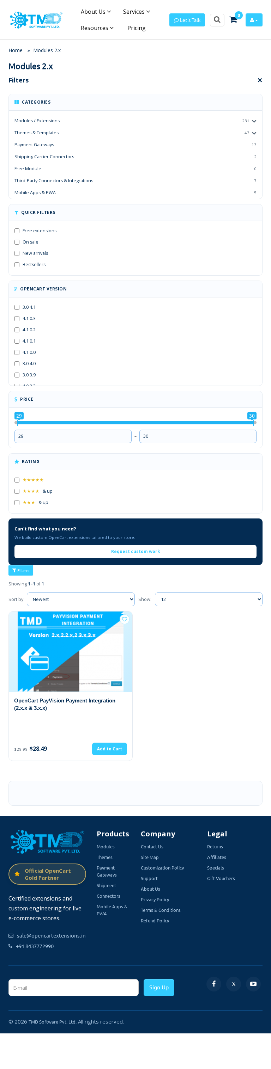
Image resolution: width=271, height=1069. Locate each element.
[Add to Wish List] (125, 619)
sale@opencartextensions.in (51, 935)
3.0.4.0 (29, 364)
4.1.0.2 (29, 330)
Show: (144, 599)
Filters (22, 570)
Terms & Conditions (161, 910)
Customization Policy (162, 868)
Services (134, 11)
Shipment (106, 885)
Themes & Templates (36, 133)
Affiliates (216, 857)
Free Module (135, 169)
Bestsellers (34, 265)
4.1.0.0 (29, 352)
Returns (215, 846)
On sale (30, 242)
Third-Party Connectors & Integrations (135, 181)
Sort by (15, 599)
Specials (215, 868)
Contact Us (152, 846)
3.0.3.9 (29, 375)
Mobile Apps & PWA (135, 193)
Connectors (108, 896)
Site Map (150, 857)
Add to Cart (109, 748)
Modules (106, 846)
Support (149, 878)
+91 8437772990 (35, 945)
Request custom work (135, 551)
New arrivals (35, 253)
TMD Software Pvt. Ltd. (53, 1022)
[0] (233, 20)
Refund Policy (155, 920)
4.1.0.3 (29, 318)
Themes (105, 857)
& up (38, 491)
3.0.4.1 (29, 307)
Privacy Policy (155, 899)
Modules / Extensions (37, 121)
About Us (94, 11)
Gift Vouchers (221, 878)
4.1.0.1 (29, 341)
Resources (95, 27)
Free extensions (39, 231)
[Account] (254, 19)
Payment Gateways (135, 145)
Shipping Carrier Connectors (135, 157)
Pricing (136, 27)
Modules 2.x (47, 50)
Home (15, 50)
